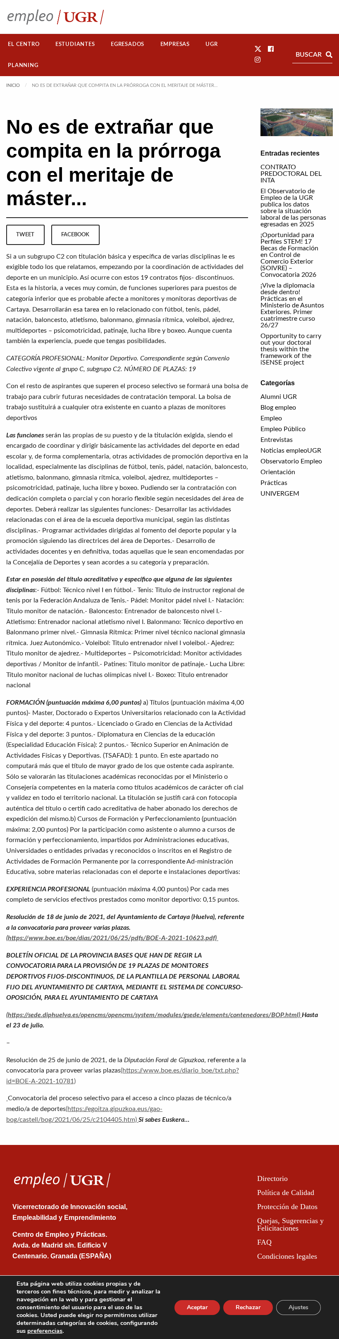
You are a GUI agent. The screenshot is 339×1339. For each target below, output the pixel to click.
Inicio (13, 85)
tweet (25, 234)
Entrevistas (276, 440)
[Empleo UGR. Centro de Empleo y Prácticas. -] (55, 16)
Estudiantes (75, 44)
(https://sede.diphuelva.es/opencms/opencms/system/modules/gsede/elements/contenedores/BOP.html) (154, 1015)
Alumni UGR (278, 397)
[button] (258, 49)
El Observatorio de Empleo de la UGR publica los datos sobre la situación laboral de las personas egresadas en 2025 (293, 208)
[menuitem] (24, 44)
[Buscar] (329, 54)
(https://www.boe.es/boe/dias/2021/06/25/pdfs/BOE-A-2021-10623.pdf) (112, 938)
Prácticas (273, 483)
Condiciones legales (287, 1256)
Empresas (175, 44)
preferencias (44, 1330)
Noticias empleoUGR (290, 450)
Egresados (127, 44)
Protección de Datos (287, 1206)
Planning (23, 65)
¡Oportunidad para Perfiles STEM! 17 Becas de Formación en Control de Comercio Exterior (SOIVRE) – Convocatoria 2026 (289, 255)
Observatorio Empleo (291, 461)
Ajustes (298, 1307)
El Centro (23, 44)
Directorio (272, 1178)
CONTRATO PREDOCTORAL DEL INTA (291, 174)
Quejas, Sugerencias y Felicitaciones (290, 1224)
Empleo (271, 418)
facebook (75, 234)
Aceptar (197, 1307)
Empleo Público (283, 429)
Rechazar (248, 1307)
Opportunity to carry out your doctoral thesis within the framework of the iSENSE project (290, 349)
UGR (211, 44)
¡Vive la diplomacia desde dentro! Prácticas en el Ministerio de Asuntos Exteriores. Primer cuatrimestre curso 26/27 (292, 305)
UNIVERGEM (279, 493)
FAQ (264, 1242)
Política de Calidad (285, 1192)
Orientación (277, 472)
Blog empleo (278, 407)
